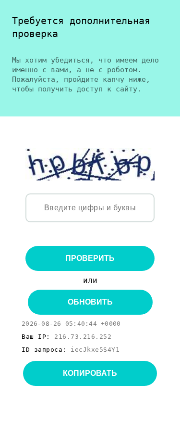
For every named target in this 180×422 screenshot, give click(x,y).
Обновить (90, 302)
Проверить (90, 258)
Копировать (90, 373)
